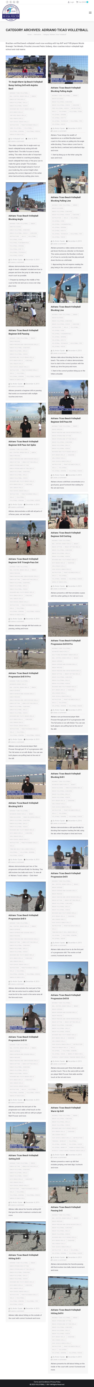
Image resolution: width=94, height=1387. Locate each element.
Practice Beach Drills (29, 125)
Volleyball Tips (76, 121)
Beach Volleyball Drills (19, 102)
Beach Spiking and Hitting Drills (64, 439)
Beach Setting (15, 462)
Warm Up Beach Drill (17, 134)
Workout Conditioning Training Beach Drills (68, 1057)
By (17, 139)
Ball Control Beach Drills (19, 96)
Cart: (83, 2)
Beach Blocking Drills (74, 788)
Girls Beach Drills (16, 118)
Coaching (75, 105)
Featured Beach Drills (18, 115)
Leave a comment (17, 141)
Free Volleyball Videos (60, 108)
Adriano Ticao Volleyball (19, 93)
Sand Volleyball (16, 128)
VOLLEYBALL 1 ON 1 (42, 1384)
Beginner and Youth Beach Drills (22, 109)
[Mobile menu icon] (90, 12)
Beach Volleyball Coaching (62, 102)
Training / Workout (59, 1141)
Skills (54, 111)
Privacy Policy (55, 1382)
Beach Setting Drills (17, 99)
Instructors (14, 125)
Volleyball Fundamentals (61, 224)
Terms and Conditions (42, 1382)
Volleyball (28, 128)
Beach (34, 96)
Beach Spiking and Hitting (61, 436)
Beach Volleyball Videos (19, 106)
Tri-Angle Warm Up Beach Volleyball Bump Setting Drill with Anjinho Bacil (26, 85)
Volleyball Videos (33, 131)
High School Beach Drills (19, 122)
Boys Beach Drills (16, 112)
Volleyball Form (75, 111)
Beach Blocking (57, 99)
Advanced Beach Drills (60, 651)
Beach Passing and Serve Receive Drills (24, 344)
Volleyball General (17, 131)
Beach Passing (15, 341)
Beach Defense (57, 661)
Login (72, 2)
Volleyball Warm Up (59, 1147)
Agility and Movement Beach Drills (65, 655)
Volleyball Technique (60, 121)
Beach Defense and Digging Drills (64, 664)
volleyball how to (59, 118)
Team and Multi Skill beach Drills (22, 849)
